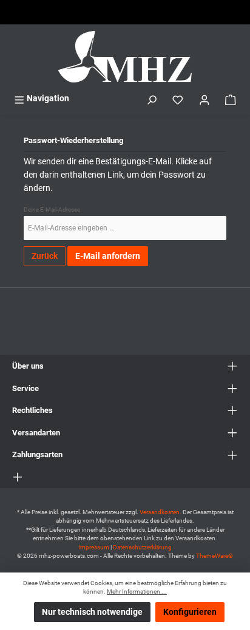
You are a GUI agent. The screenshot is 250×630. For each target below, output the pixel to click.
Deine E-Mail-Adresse (52, 209)
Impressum (93, 547)
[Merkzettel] (177, 99)
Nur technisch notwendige (92, 612)
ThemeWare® (214, 555)
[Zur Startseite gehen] (125, 56)
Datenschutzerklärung (142, 547)
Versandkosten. (161, 512)
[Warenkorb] (230, 99)
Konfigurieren (190, 612)
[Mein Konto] (204, 99)
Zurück (45, 256)
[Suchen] (151, 99)
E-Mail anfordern (107, 256)
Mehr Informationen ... (137, 591)
